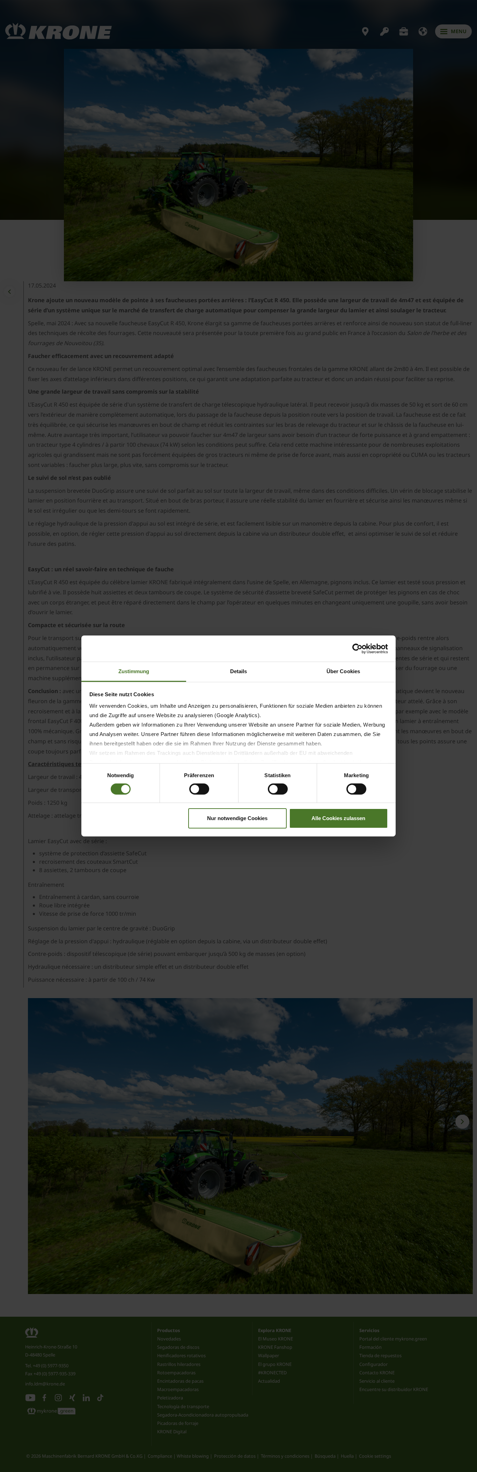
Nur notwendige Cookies (237, 818)
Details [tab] (238, 671)
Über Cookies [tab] (343, 671)
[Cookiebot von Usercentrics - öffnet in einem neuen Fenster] (357, 648)
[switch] (199, 789)
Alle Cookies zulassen (338, 818)
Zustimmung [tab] (133, 671)
